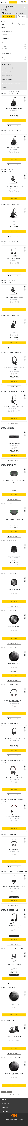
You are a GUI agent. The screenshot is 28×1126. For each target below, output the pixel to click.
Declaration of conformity (14, 1120)
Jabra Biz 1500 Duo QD (14, 964)
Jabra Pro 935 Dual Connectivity (14, 406)
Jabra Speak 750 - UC (14, 589)
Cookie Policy (21, 1119)
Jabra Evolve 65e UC (14, 850)
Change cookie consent (4, 1120)
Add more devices (8, 16)
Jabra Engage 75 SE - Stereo (14, 109)
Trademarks (7, 1119)
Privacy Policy (14, 1122)
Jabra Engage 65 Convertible (14, 297)
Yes (4, 1092)
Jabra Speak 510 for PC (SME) (14, 1073)
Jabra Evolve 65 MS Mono (14, 816)
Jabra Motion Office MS (14, 1036)
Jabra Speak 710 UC (14, 626)
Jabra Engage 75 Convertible (14, 186)
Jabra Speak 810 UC (14, 556)
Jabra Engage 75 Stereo (14, 147)
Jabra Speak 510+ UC (14, 663)
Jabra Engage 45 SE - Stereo (14, 331)
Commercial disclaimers (23, 1120)
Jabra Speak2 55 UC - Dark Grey (14, 519)
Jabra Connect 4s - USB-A (14, 1003)
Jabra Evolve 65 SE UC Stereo (14, 777)
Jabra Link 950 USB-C (14, 443)
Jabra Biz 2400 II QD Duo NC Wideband (14, 886)
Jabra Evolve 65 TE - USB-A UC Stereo (14, 738)
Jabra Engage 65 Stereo (14, 259)
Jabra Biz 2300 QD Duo (14, 925)
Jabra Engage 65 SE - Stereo (14, 220)
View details (14, 121)
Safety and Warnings (13, 1119)
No (9, 1092)
